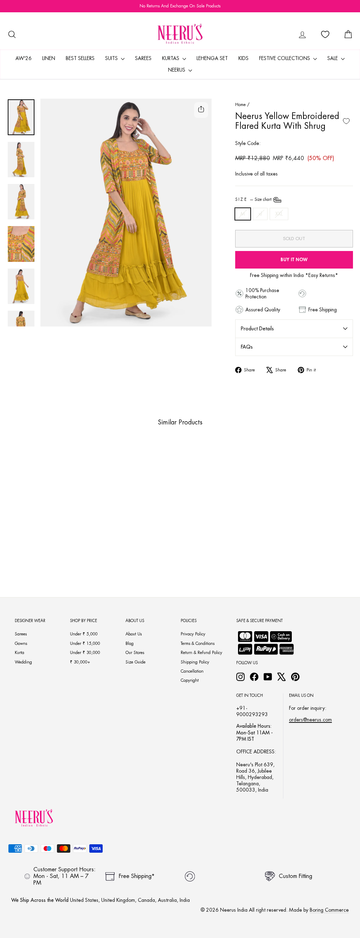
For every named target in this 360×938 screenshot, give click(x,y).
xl (260, 213)
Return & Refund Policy (201, 652)
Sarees (143, 58)
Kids (243, 58)
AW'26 (23, 58)
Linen (48, 58)
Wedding (23, 662)
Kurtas (171, 58)
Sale (333, 58)
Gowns (21, 643)
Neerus (177, 69)
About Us (134, 634)
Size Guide (136, 662)
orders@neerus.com (310, 719)
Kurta (19, 652)
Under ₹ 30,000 (85, 652)
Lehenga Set (212, 58)
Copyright (190, 680)
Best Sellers (80, 58)
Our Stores (135, 652)
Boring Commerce (329, 909)
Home (240, 105)
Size (254, 200)
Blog (130, 643)
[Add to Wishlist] (346, 121)
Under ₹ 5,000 (84, 634)
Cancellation (192, 671)
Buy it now (294, 259)
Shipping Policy (195, 662)
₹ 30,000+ (80, 662)
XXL (279, 213)
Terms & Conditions (197, 643)
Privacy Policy (193, 634)
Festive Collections (285, 58)
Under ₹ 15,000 (85, 643)
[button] (33, 535)
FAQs (247, 346)
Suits (112, 58)
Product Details (257, 328)
